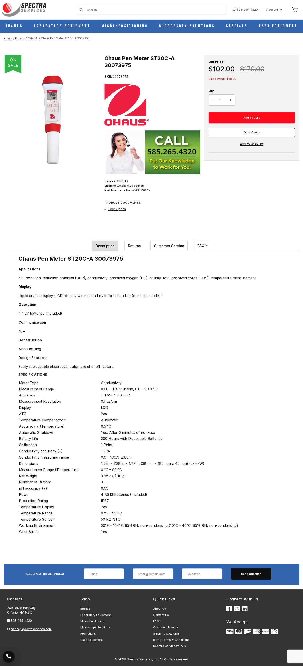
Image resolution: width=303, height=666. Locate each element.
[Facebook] (229, 608)
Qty (211, 90)
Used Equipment (91, 639)
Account (272, 9)
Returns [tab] (134, 246)
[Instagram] (237, 608)
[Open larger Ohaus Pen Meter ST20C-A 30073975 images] (52, 119)
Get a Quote (252, 132)
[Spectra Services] (24, 9)
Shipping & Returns (166, 633)
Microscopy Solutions (95, 627)
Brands (85, 608)
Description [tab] (105, 246)
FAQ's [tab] (202, 246)
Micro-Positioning (92, 621)
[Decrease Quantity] (213, 100)
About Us (159, 608)
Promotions (88, 633)
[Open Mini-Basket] (295, 10)
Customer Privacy (165, 627)
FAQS (157, 621)
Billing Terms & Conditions (171, 639)
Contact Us (161, 615)
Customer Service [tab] (169, 246)
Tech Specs (117, 209)
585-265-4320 (247, 9)
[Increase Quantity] (230, 100)
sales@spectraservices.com (31, 629)
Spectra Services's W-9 (169, 646)
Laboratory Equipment (95, 615)
